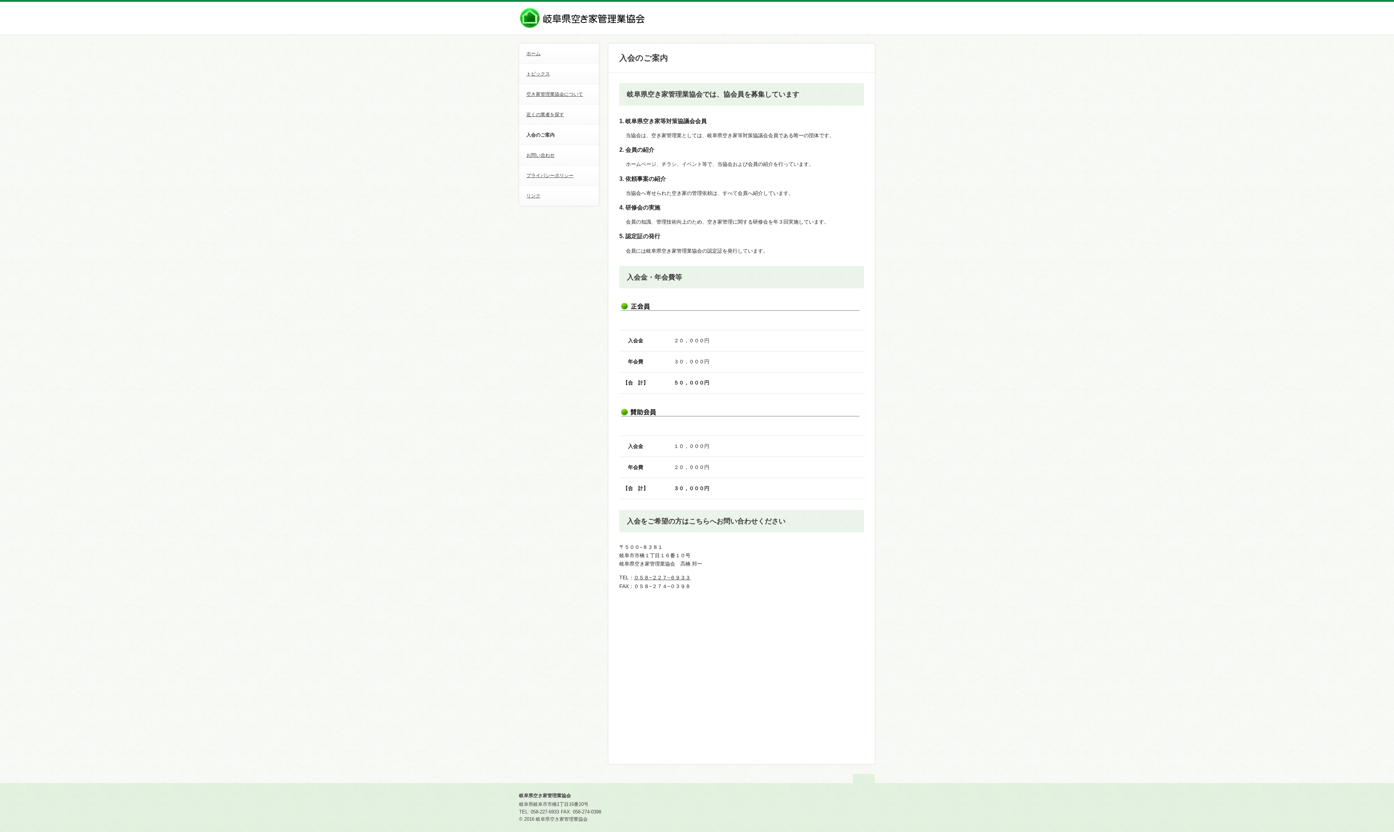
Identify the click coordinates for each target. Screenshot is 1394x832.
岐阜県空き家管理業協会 (545, 795)
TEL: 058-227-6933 (539, 812)
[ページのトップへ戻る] (864, 778)
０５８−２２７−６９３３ (662, 577)
